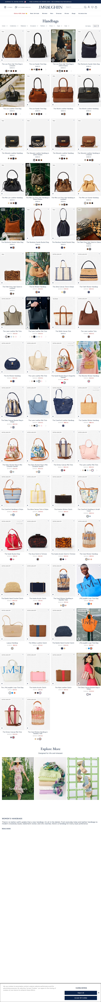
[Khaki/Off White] (12, 648)
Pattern (42, 26)
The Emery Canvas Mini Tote (63, 465)
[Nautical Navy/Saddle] (13, 427)
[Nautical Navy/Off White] (64, 292)
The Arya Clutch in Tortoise (38, 554)
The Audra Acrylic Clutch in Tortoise (63, 554)
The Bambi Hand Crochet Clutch (12, 598)
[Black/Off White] (9, 71)
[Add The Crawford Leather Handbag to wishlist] (74, 387)
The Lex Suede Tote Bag (37, 64)
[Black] (16, 71)
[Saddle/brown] (16, 158)
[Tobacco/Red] (63, 693)
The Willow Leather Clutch (38, 643)
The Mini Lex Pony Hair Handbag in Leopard (63, 198)
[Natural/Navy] (89, 292)
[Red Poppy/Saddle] (11, 427)
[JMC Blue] (89, 604)
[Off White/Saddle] (63, 337)
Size (66, 26)
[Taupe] (6, 337)
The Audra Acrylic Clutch (37, 598)
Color (3, 26)
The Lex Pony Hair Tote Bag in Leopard (12, 64)
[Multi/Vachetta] (11, 515)
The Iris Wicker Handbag (37, 286)
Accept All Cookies (80, 998)
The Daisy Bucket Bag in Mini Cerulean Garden (12, 465)
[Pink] (65, 559)
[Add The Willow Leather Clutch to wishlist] (48, 610)
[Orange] (91, 604)
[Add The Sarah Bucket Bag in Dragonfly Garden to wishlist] (74, 343)
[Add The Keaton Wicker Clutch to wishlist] (74, 476)
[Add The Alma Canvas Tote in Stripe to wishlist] (74, 254)
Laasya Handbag (12, 643)
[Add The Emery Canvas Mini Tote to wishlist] (74, 432)
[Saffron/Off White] (62, 292)
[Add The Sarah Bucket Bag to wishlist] (23, 521)
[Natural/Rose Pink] (89, 381)
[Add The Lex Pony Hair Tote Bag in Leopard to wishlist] (23, 31)
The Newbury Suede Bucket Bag (38, 242)
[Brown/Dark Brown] (6, 71)
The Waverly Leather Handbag (12, 153)
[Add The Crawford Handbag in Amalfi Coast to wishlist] (99, 476)
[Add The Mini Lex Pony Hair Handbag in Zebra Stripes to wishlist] (48, 165)
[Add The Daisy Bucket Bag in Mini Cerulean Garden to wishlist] (23, 432)
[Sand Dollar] (13, 337)
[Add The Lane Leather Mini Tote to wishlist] (23, 298)
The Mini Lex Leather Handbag (12, 197)
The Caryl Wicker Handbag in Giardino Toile (63, 599)
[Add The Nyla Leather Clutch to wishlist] (74, 654)
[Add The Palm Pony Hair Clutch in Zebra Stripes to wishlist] (99, 209)
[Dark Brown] (63, 515)
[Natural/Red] (64, 470)
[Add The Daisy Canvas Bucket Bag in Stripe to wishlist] (23, 387)
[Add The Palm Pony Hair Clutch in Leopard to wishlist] (23, 254)
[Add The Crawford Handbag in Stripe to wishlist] (23, 476)
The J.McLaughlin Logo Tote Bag (12, 687)
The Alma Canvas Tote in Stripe (63, 286)
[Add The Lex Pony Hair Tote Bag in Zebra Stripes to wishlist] (74, 31)
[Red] (62, 382)
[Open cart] (96, 7)
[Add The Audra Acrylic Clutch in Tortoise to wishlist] (74, 521)
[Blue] (63, 559)
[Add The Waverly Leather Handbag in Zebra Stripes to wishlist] (48, 120)
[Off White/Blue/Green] (13, 472)
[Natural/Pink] (91, 559)
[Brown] (87, 249)
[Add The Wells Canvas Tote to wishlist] (74, 298)
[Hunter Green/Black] (11, 71)
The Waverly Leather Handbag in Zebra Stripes (38, 153)
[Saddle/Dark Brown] (13, 71)
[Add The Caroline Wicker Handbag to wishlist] (99, 387)
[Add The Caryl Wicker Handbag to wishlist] (99, 521)
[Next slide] (23, 46)
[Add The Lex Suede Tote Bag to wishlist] (48, 31)
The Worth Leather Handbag (63, 108)
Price (51, 26)
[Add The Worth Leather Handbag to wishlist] (74, 75)
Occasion (33, 26)
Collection (13, 26)
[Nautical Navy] (63, 426)
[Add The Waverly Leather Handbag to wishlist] (23, 120)
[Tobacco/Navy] (38, 648)
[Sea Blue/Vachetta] (13, 515)
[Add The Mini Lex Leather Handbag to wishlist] (23, 165)
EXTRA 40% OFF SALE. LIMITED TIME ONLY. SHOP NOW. (50, 1)
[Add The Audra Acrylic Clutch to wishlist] (48, 565)
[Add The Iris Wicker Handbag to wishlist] (48, 254)
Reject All (81, 992)
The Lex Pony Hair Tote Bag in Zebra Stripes (63, 64)
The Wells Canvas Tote (63, 331)
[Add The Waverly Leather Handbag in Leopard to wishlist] (99, 120)
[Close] (98, 993)
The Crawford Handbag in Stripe (12, 509)
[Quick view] (2, 60)
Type (58, 26)
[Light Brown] (89, 337)
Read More (6, 828)
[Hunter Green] (62, 114)
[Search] (85, 7)
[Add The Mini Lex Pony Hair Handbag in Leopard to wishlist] (74, 165)
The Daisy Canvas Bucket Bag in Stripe (12, 421)
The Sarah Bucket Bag (12, 554)
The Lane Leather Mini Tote (12, 331)
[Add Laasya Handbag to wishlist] (23, 610)
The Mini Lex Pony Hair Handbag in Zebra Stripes (38, 198)
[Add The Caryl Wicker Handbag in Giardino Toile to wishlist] (74, 565)
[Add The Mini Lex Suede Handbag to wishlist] (99, 165)
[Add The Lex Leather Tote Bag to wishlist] (23, 75)
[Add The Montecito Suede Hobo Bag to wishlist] (99, 31)
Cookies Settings (81, 987)
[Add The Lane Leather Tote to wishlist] (99, 298)
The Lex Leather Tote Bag (12, 108)
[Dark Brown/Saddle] (11, 158)
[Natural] (89, 426)
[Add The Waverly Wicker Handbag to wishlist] (99, 343)
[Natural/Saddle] (36, 292)
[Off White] (86, 604)
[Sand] (8, 203)
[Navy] (87, 69)
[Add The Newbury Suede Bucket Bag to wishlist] (48, 209)
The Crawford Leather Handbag (63, 420)
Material (23, 26)
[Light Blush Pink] (16, 337)
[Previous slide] (1, 46)
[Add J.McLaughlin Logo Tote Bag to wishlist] (99, 565)
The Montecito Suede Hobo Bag (12, 242)
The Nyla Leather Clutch (63, 687)
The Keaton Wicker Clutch (63, 509)
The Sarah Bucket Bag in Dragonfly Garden (63, 376)
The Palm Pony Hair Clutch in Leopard (12, 287)
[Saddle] (90, 69)
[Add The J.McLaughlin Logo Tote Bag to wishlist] (23, 654)
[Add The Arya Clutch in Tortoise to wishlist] (48, 521)
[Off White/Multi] (64, 382)
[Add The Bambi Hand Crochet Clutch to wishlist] (23, 565)
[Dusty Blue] (11, 337)
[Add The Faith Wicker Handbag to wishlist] (99, 254)
